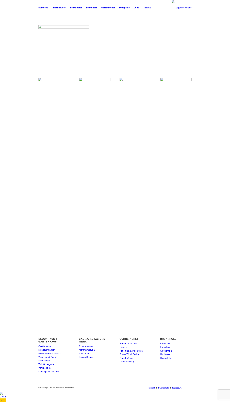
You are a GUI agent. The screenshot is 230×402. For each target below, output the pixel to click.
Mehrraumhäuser (46, 349)
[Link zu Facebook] (189, 387)
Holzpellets (165, 358)
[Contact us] (3, 400)
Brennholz (165, 343)
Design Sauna (86, 356)
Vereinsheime (45, 367)
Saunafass (84, 353)
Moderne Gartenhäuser (49, 353)
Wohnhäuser (44, 360)
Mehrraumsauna (87, 349)
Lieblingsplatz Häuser (48, 371)
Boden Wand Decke (129, 354)
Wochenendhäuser (47, 356)
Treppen (123, 347)
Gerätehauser (45, 346)
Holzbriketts (166, 354)
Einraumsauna (86, 346)
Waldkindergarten (46, 364)
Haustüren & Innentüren (131, 350)
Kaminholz (165, 347)
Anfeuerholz (166, 350)
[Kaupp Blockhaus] (182, 7)
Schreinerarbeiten (128, 343)
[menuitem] (43, 7)
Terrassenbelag (127, 361)
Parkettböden (126, 358)
